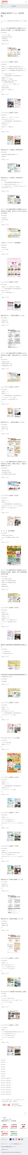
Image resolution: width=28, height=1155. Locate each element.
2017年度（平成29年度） (6, 1080)
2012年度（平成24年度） (6, 1092)
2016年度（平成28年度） (6, 1082)
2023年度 (3, 1067)
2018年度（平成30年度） (6, 1078)
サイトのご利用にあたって (16, 1143)
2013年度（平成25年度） (6, 1089)
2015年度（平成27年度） (6, 1085)
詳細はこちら (4, 43)
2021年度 (3, 1071)
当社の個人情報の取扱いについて (8, 1146)
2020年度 (3, 1073)
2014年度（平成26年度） (6, 1087)
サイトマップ (4, 1143)
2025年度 (3, 1062)
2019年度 (3, 1076)
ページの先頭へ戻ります (25, 1113)
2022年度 (3, 1069)
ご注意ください (4, 1149)
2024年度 (3, 1064)
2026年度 (3, 1060)
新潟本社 (14, 6)
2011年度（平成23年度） (6, 1094)
